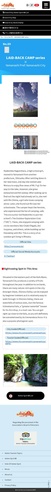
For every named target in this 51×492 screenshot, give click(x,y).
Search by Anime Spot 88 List (17, 12)
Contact (8, 480)
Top (2, 37)
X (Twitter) (9, 255)
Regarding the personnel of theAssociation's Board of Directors (25, 423)
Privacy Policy (10, 485)
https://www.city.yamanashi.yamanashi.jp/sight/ (25, 342)
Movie (7, 469)
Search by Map (10, 17)
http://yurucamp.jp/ (14, 246)
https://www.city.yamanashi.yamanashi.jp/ (25, 332)
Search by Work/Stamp (14, 22)
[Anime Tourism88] (8, 5)
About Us (8, 474)
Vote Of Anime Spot (13, 464)
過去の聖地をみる (11, 27)
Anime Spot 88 (8, 37)
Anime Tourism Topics (13, 453)
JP (32, 5)
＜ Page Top (49, 484)
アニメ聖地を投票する (14, 33)
